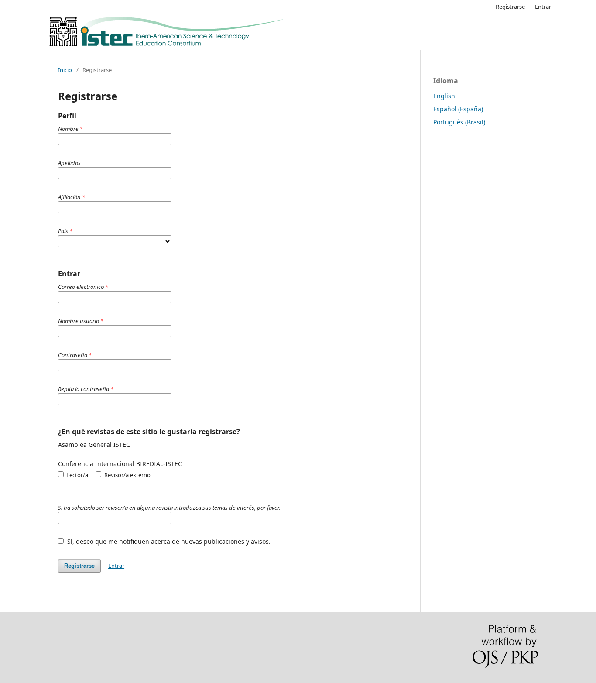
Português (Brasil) (459, 122)
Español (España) (458, 109)
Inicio (65, 70)
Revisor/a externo (126, 475)
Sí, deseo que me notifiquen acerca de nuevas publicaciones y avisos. (168, 541)
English (444, 96)
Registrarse (510, 6)
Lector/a (76, 475)
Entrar (543, 6)
